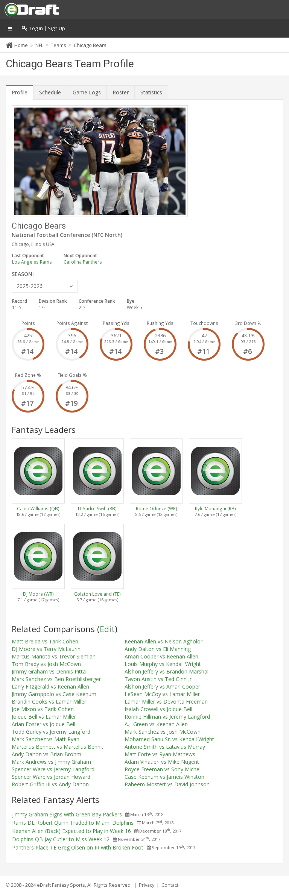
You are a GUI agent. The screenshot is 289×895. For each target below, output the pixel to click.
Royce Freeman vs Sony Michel (163, 769)
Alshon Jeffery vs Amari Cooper (162, 686)
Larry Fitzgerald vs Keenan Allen (50, 686)
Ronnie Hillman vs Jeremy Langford (167, 716)
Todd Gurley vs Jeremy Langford (51, 731)
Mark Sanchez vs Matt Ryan (45, 739)
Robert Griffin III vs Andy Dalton (50, 784)
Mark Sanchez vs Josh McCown (163, 731)
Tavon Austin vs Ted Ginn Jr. (159, 679)
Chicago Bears (90, 45)
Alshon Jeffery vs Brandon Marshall (167, 671)
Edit (107, 628)
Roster (121, 92)
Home (21, 45)
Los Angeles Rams (32, 262)
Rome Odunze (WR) (156, 508)
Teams (58, 45)
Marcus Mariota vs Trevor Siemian (54, 656)
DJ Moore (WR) (38, 594)
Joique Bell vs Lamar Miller (44, 716)
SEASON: (23, 274)
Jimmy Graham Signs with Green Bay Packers (67, 814)
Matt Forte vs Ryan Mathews (160, 754)
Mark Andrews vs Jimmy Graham (51, 761)
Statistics (151, 92)
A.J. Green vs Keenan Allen (156, 724)
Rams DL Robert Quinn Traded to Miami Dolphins (73, 822)
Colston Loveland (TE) (97, 594)
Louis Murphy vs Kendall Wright (163, 663)
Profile (19, 92)
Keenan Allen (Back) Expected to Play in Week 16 (71, 830)
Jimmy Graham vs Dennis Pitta (49, 671)
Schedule (50, 92)
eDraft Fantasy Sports (61, 885)
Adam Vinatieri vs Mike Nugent (162, 761)
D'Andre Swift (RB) (97, 508)
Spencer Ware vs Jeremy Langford (53, 769)
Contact (169, 885)
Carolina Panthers (83, 262)
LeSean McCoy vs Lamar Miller (162, 694)
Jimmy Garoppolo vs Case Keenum (54, 694)
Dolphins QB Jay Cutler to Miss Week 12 (61, 839)
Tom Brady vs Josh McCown (46, 663)
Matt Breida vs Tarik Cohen (45, 641)
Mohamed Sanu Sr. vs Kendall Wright (169, 739)
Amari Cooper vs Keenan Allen (161, 656)
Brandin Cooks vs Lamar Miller (49, 701)
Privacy (146, 885)
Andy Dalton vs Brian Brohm (46, 754)
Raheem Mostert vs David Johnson (167, 784)
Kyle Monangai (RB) (215, 508)
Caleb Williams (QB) (38, 508)
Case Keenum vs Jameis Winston (164, 776)
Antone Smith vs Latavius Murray (165, 746)
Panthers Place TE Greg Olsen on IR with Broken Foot (77, 847)
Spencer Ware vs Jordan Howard (51, 776)
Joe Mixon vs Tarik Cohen (43, 709)
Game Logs (87, 92)
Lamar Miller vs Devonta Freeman (166, 701)
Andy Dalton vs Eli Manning (158, 648)
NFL (39, 45)
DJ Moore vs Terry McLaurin (46, 648)
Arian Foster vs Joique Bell (43, 724)
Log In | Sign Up (46, 28)
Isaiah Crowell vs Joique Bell (158, 709)
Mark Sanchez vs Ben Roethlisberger (56, 679)
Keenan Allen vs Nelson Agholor (163, 641)
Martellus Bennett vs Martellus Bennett (59, 746)
